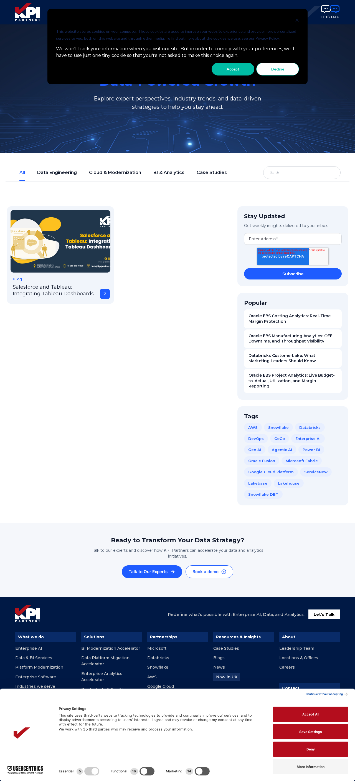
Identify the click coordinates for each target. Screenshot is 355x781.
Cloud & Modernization (115, 172)
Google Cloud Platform (271, 472)
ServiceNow (316, 472)
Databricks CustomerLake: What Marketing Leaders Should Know (282, 358)
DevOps (256, 438)
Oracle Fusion (261, 460)
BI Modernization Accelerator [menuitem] (110, 648)
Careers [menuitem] (287, 667)
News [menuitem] (219, 667)
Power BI (311, 449)
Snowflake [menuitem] (157, 667)
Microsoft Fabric (302, 460)
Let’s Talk (324, 614)
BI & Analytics (168, 172)
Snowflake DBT (263, 494)
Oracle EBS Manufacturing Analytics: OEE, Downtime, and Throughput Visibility (290, 338)
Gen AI (254, 449)
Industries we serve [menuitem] (35, 686)
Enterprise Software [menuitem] (35, 676)
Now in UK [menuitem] (226, 677)
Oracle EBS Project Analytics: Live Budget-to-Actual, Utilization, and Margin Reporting (291, 381)
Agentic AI (282, 449)
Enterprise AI (308, 438)
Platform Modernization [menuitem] (39, 667)
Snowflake (278, 427)
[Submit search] (323, 172)
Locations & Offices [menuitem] (298, 657)
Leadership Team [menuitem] (296, 648)
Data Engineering (57, 172)
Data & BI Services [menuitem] (33, 657)
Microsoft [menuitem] (156, 648)
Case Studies (212, 172)
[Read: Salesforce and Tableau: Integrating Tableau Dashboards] (60, 241)
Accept (233, 69)
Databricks (310, 427)
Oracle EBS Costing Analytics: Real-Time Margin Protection (289, 318)
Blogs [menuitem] (219, 657)
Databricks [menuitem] (158, 657)
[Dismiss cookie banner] (297, 20)
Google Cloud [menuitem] (160, 686)
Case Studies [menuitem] (226, 648)
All (22, 172)
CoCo (279, 438)
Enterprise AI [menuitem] (28, 648)
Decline (277, 69)
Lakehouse (289, 483)
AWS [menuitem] (152, 676)
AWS (253, 427)
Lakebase (257, 483)
